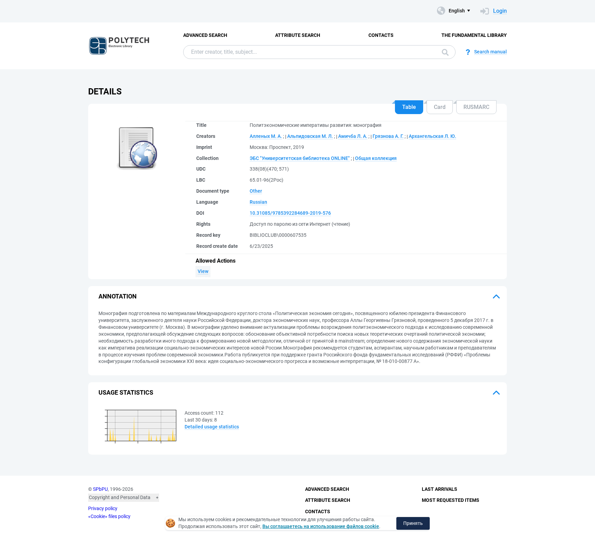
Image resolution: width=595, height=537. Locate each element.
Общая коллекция (376, 158)
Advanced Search (205, 35)
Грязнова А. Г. (388, 136)
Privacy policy (102, 508)
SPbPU (100, 489)
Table (409, 107)
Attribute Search (297, 35)
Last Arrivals (439, 489)
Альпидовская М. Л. (310, 136)
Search (443, 52)
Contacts (381, 35)
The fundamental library (474, 35)
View (203, 271)
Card (440, 107)
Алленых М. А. (266, 136)
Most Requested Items (450, 500)
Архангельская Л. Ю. (432, 136)
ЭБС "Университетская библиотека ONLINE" (300, 158)
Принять (413, 523)
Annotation (117, 296)
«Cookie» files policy (109, 516)
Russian (258, 202)
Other (256, 191)
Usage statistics (125, 392)
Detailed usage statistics (212, 426)
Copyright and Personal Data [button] (119, 497)
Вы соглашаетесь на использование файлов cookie (320, 526)
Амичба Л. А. (352, 136)
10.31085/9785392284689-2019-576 (290, 213)
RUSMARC (476, 107)
